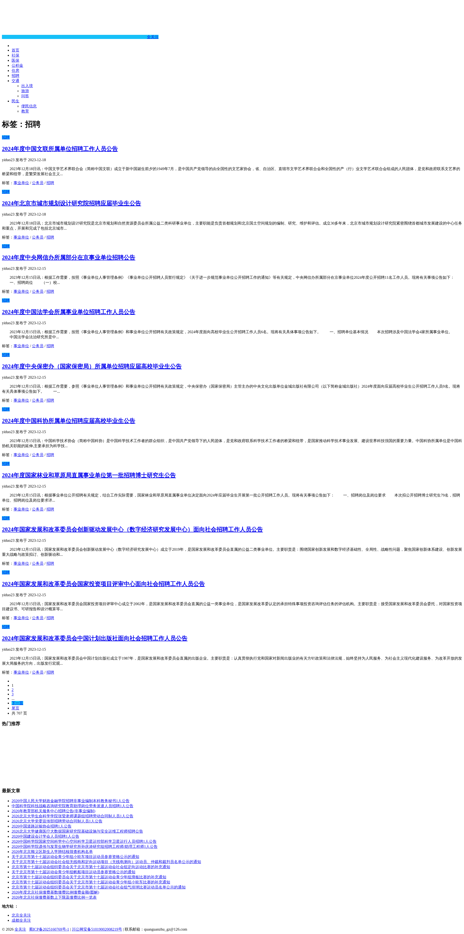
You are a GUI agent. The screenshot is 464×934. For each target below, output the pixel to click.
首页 (15, 50)
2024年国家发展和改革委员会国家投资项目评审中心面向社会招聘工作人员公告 (103, 584)
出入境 (27, 86)
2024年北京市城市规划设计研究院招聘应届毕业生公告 (71, 203)
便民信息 (29, 106)
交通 (15, 81)
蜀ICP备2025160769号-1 (49, 929)
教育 (25, 111)
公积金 (17, 65)
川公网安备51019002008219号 (97, 929)
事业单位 (21, 183)
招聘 (15, 76)
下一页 (17, 703)
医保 (15, 60)
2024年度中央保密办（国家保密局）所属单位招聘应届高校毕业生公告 (92, 366)
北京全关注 (21, 915)
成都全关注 (21, 920)
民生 (15, 101)
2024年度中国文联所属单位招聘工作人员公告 (60, 149)
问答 (25, 96)
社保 (15, 55)
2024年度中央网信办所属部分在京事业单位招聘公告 (68, 257)
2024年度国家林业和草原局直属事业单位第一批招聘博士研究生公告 (89, 475)
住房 (15, 70)
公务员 (38, 183)
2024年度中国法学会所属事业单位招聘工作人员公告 (68, 312)
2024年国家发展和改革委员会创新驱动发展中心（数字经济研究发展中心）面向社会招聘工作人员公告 (132, 529)
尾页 (15, 708)
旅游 (25, 91)
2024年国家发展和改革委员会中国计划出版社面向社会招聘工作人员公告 (95, 638)
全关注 (153, 37)
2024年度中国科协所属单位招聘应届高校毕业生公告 (68, 421)
